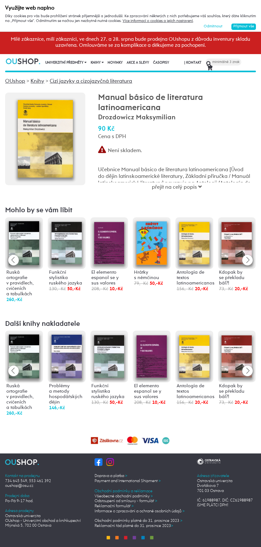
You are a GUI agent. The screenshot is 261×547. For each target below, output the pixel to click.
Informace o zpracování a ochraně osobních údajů (140, 511)
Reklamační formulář (114, 506)
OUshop (15, 81)
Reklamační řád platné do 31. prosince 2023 (134, 526)
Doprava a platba (111, 476)
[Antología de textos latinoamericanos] (194, 242)
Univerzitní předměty (64, 63)
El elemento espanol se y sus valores (105, 277)
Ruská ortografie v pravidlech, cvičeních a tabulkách (20, 283)
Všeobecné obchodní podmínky (124, 496)
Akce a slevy (138, 63)
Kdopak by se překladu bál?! (231, 277)
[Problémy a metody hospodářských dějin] (67, 356)
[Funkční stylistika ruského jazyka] (67, 242)
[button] (247, 260)
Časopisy (161, 63)
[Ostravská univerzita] (209, 461)
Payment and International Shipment (128, 481)
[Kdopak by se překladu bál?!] (237, 242)
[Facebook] (98, 462)
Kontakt (192, 63)
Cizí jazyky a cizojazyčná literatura (91, 81)
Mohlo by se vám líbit (39, 210)
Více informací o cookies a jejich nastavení (158, 21)
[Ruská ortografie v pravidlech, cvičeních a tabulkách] (24, 243)
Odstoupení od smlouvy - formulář (126, 501)
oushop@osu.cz (19, 486)
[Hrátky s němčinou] (152, 242)
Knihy (96, 63)
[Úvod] (23, 61)
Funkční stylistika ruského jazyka (65, 277)
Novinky (115, 63)
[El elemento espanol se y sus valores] (109, 242)
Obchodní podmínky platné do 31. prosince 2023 (138, 521)
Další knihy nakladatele (42, 323)
